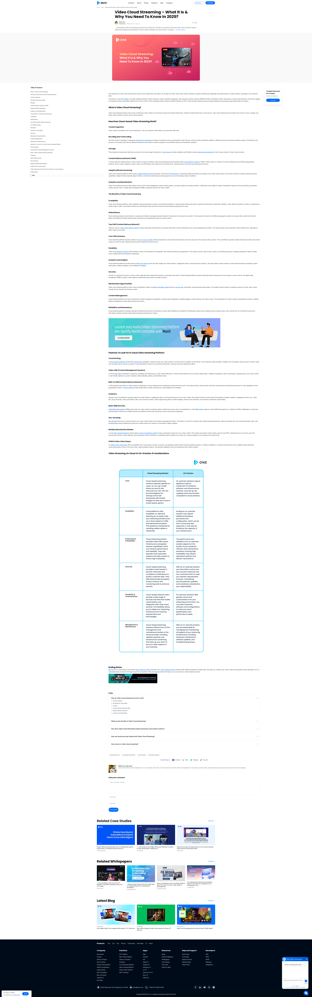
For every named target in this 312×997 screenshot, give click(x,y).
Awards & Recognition (103, 964)
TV (146, 943)
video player (174, 174)
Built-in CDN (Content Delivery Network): (42, 152)
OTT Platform (123, 954)
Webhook (209, 962)
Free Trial (198, 3)
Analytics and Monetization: (38, 111)
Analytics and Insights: (37, 130)
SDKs (207, 957)
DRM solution (199, 409)
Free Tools (165, 964)
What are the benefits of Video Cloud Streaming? (128, 721)
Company (169, 3)
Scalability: (34, 116)
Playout (123, 943)
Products (131, 3)
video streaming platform (205, 152)
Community (185, 957)
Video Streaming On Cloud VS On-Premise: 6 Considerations (47, 169)
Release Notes (186, 962)
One (109, 943)
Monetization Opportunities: (38, 136)
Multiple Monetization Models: (39, 163)
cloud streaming (142, 755)
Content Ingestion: (35, 97)
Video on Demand (124, 959)
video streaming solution (143, 669)
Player (151, 943)
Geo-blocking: (34, 161)
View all (210, 821)
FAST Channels (123, 972)
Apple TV (146, 962)
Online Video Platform (126, 970)
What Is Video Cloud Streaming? (39, 91)
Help (161, 3)
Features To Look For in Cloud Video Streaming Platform (46, 144)
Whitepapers (165, 959)
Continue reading (181, 29)
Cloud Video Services (114, 755)
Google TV (146, 964)
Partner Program (102, 959)
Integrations (209, 964)
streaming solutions (122, 251)
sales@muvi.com (138, 987)
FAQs (33, 175)
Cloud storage (166, 152)
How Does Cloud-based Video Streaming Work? (43, 94)
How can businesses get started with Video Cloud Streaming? (133, 736)
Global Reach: (34, 119)
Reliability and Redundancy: (38, 141)
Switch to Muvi (166, 967)
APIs (207, 954)
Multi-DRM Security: (36, 158)
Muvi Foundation (102, 972)
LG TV (145, 970)
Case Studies (166, 962)
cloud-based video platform (128, 755)
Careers (99, 957)
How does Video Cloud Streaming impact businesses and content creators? (138, 729)
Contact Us (100, 977)
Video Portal (186, 964)
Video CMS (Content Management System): (42, 149)
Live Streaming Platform (126, 964)
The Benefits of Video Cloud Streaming (41, 114)
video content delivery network (129, 228)
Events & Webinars (167, 957)
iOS (144, 959)
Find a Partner (101, 962)
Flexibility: (33, 127)
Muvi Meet (140, 943)
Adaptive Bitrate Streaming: (38, 108)
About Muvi (100, 954)
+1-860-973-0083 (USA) (156, 987)
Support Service (187, 959)
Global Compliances (103, 967)
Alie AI (139, 3)
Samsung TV (147, 967)
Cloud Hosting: (35, 147)
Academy (122, 962)
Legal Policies (101, 970)
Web (144, 954)
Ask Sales (210, 3)
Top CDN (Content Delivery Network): (41, 122)
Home (98, 7)
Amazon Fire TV (148, 972)
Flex (118, 943)
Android (145, 957)
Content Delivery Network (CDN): (40, 105)
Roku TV (145, 975)
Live (113, 943)
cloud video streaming (153, 755)
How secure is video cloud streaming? (124, 744)
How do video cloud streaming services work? (127, 698)
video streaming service (167, 669)
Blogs (102, 7)
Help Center (185, 954)
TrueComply (131, 943)
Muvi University (101, 975)
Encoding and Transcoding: (38, 100)
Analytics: (33, 155)
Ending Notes (34, 172)
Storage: (33, 102)
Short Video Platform (125, 957)
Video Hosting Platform (126, 967)
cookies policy (16, 995)
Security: (33, 133)
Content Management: (36, 138)
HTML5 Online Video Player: (38, 166)
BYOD (207, 959)
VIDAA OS (146, 977)
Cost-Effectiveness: (36, 125)
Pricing (146, 3)
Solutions (154, 3)
